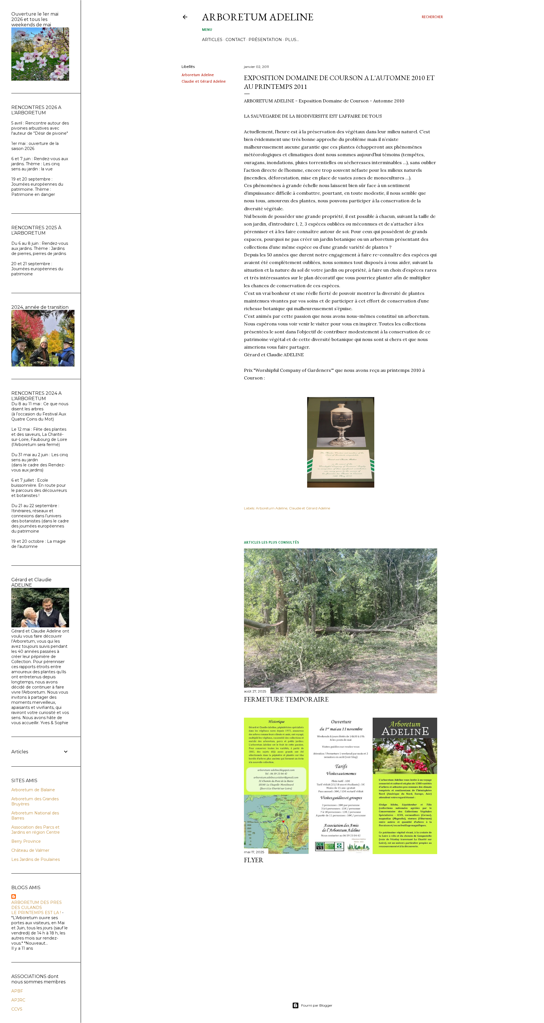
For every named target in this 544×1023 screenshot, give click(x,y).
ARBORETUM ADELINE (257, 16)
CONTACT (235, 39)
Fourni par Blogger (316, 1005)
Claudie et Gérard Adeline (204, 81)
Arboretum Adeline (198, 75)
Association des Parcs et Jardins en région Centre (35, 830)
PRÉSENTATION (265, 39)
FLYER (254, 859)
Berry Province (26, 841)
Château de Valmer (30, 850)
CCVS (16, 1009)
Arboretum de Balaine (33, 789)
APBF (17, 991)
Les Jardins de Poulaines (35, 859)
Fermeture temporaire (286, 699)
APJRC (18, 1000)
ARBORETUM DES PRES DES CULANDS (36, 905)
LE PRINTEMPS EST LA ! (36, 912)
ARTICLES (212, 39)
